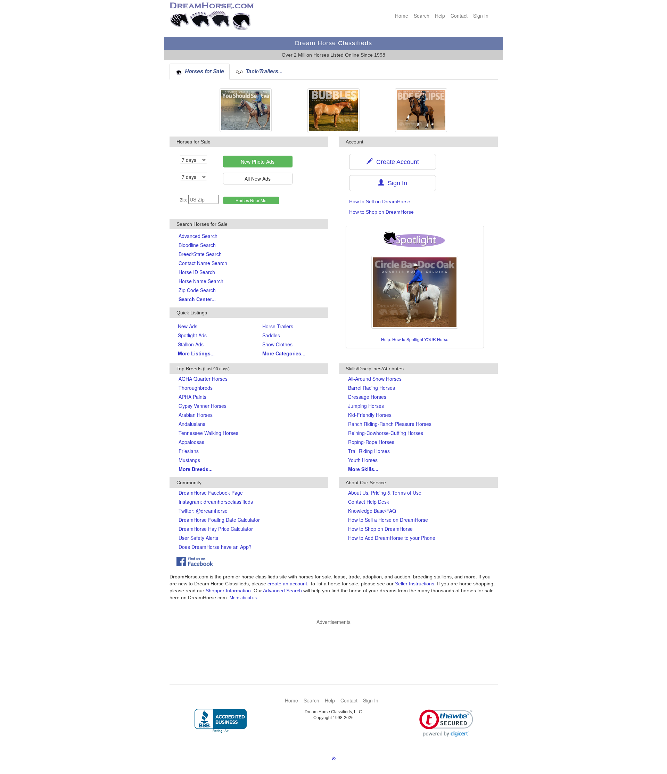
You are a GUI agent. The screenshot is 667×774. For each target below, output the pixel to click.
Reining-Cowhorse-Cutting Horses (385, 432)
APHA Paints (192, 396)
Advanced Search (198, 235)
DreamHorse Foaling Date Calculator (219, 519)
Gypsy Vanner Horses (203, 405)
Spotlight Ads (192, 335)
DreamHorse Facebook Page (211, 492)
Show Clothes (277, 344)
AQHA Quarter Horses (203, 378)
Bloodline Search (197, 244)
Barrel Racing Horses (371, 387)
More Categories (283, 353)
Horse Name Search (201, 281)
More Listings (196, 353)
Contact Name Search (203, 263)
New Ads (187, 326)
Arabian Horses (196, 414)
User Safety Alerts (198, 537)
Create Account (396, 161)
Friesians (189, 450)
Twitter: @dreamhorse (203, 510)
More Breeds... (196, 469)
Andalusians (192, 423)
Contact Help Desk (368, 501)
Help (440, 15)
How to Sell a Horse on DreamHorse (388, 519)
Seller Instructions (414, 583)
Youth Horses (363, 459)
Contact (459, 15)
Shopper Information (228, 590)
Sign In (480, 15)
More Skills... (363, 469)
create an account (287, 583)
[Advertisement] (337, 644)
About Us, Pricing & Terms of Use (384, 492)
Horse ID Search (197, 272)
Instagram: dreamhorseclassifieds (216, 501)
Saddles (271, 335)
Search (421, 15)
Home (401, 15)
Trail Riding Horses (369, 450)
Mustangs (189, 459)
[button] (446, 723)
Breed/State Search (200, 253)
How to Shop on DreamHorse (381, 212)
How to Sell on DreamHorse (379, 201)
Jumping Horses (366, 405)
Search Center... (197, 299)
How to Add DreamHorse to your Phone (391, 537)
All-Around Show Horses (375, 378)
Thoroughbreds (196, 387)
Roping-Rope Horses (371, 441)
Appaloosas (191, 441)
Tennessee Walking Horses (208, 432)
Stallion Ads (191, 344)
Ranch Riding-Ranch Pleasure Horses (389, 423)
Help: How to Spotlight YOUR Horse (414, 339)
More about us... (245, 597)
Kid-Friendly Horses (370, 414)
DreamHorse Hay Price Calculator (216, 528)
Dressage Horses (367, 396)
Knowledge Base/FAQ (372, 510)
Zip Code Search (197, 290)
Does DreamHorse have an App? (215, 546)
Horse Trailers (277, 326)
